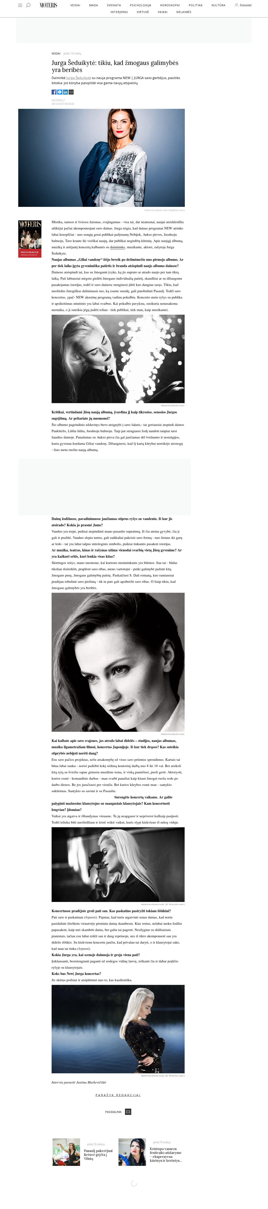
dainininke (117, 247)
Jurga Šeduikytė (78, 77)
